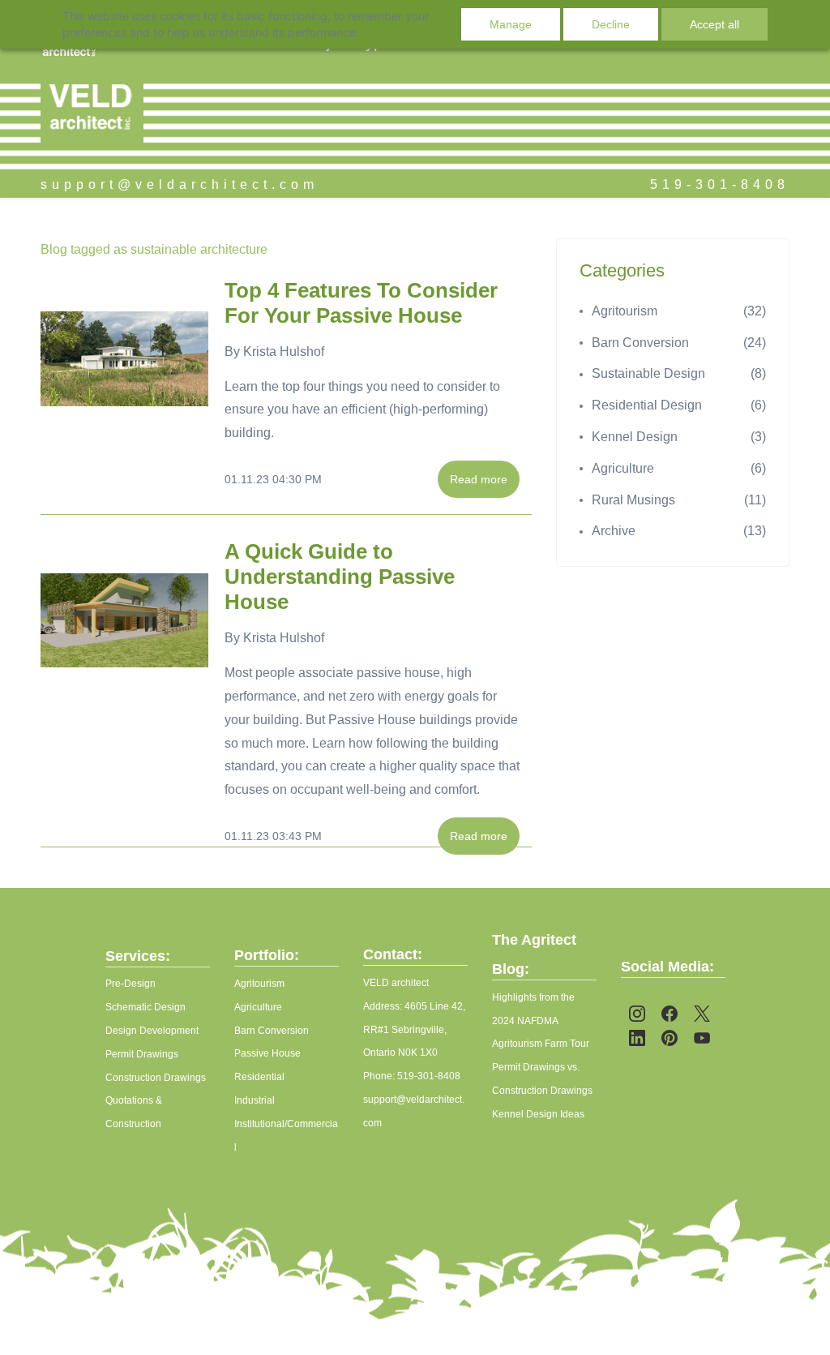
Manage (511, 24)
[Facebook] (669, 1013)
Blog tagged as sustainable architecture (154, 249)
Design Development (152, 1030)
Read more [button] (478, 479)
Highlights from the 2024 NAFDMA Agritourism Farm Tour (540, 1021)
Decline (611, 24)
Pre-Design (130, 983)
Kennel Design (635, 437)
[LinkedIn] (637, 1038)
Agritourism (624, 311)
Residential (259, 1077)
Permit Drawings (141, 1054)
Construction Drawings (155, 1077)
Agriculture (623, 468)
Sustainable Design (648, 373)
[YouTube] (702, 1038)
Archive (613, 531)
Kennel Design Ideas (538, 1114)
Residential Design (647, 405)
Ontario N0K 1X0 (400, 1052)
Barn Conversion (640, 342)
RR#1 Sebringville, (405, 1030)
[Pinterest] (669, 1038)
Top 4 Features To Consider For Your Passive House (361, 303)
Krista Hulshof (283, 351)
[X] (702, 1013)
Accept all (714, 24)
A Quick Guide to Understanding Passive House (340, 576)
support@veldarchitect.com (180, 184)
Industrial (254, 1100)
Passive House (267, 1053)
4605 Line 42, (434, 1006)
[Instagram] (637, 1013)
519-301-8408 (719, 184)
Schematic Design (145, 1007)
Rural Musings (633, 500)
